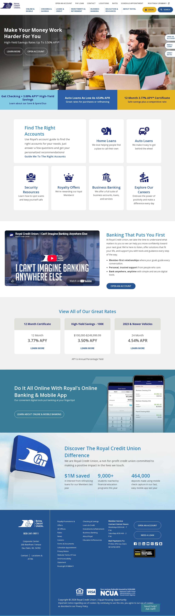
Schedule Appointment (66, 547)
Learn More (13, 51)
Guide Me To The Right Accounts (45, 156)
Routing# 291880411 (65, 566)
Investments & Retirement (80, 10)
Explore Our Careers (144, 189)
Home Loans (106, 140)
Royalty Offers (69, 187)
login (152, 9)
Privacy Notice (63, 551)
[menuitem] (32, 10)
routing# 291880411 (157, 3)
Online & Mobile (33, 10)
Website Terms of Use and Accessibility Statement (66, 559)
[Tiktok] (157, 543)
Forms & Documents (65, 543)
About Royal (130, 9)
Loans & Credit (62, 10)
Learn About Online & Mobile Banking (39, 414)
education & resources (92, 540)
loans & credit (89, 525)
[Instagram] (140, 543)
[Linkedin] (144, 543)
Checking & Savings (48, 10)
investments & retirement (93, 529)
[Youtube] (148, 543)
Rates (59, 532)
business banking (90, 532)
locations (104, 3)
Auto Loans (144, 140)
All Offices (61, 529)
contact (92, 3)
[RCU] (10, 5)
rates (115, 3)
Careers (60, 540)
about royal (88, 536)
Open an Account (121, 286)
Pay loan (80, 3)
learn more (37, 348)
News (59, 536)
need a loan (147, 535)
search (168, 9)
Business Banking (97, 9)
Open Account (36, 51)
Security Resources (31, 189)
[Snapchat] (161, 543)
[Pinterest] (152, 543)
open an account (64, 3)
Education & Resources (114, 10)
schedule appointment (133, 3)
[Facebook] (136, 543)
